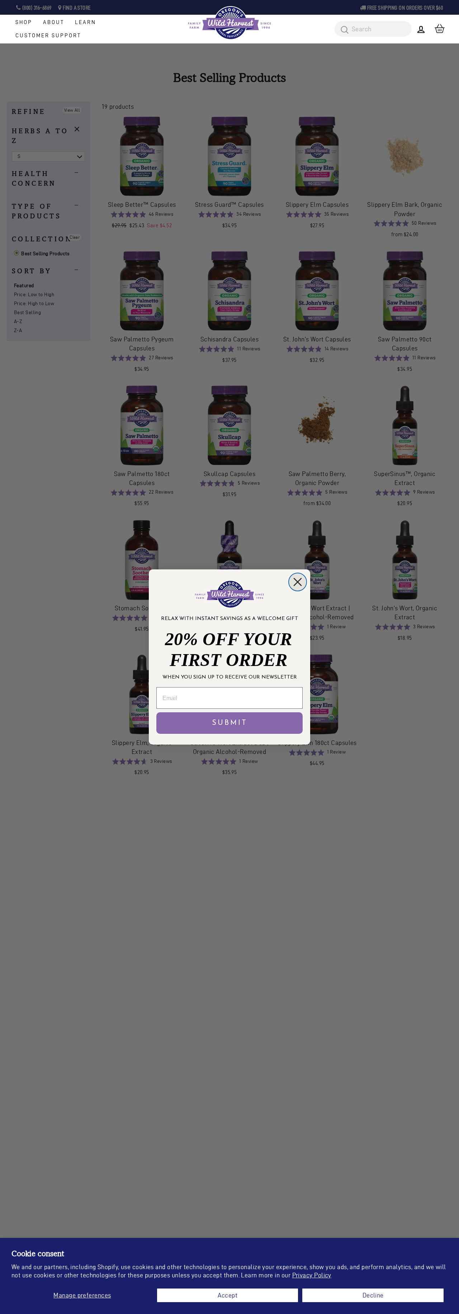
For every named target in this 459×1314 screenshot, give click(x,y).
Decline (373, 1295)
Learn (85, 22)
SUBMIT (229, 723)
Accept (227, 1295)
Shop (23, 22)
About (53, 22)
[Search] (342, 30)
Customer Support (48, 35)
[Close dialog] (298, 582)
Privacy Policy (311, 1275)
